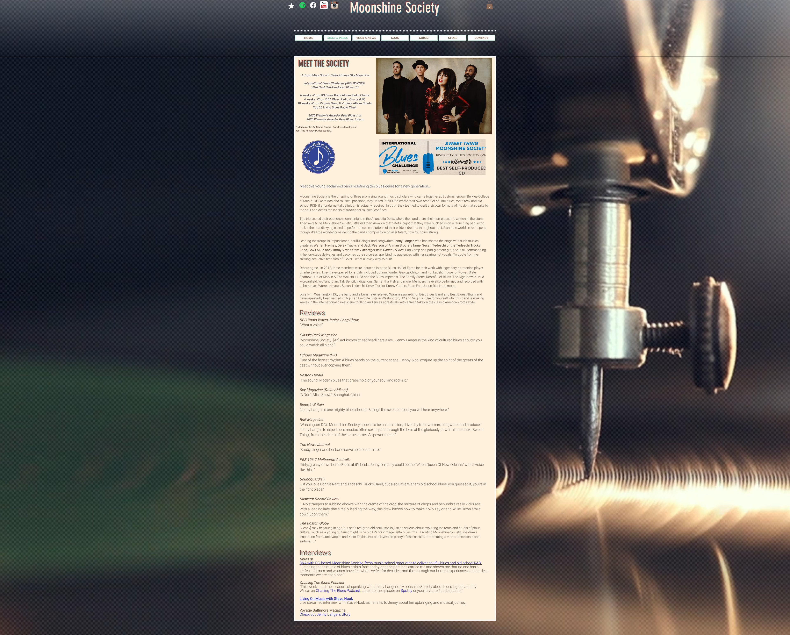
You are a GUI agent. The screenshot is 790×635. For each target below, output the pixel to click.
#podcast (446, 590)
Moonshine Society (416, 587)
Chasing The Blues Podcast (338, 590)
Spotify (406, 590)
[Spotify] (302, 5)
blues (447, 587)
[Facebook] (313, 5)
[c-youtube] (324, 5)
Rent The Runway (305, 131)
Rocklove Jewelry (342, 127)
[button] (489, 5)
